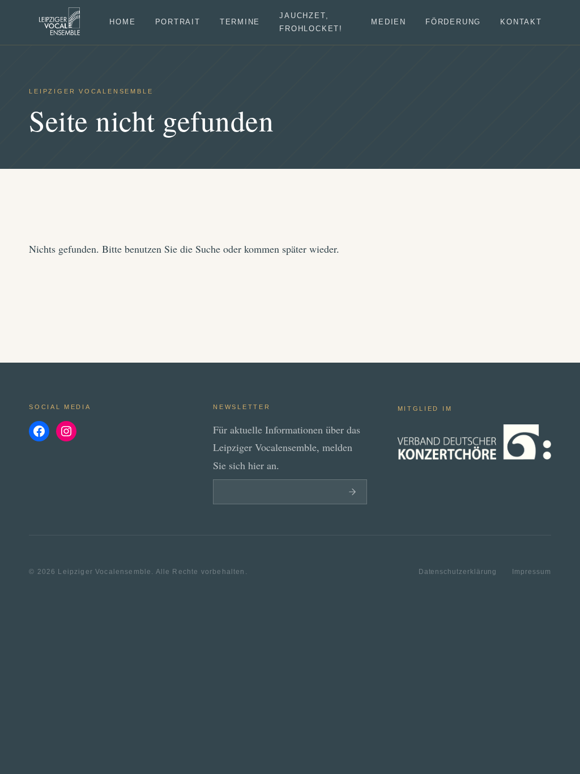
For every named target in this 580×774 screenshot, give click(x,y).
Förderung (453, 22)
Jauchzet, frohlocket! (310, 22)
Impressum (531, 571)
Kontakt (520, 22)
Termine (240, 22)
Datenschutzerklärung (458, 571)
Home (122, 22)
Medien (388, 22)
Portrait (178, 22)
